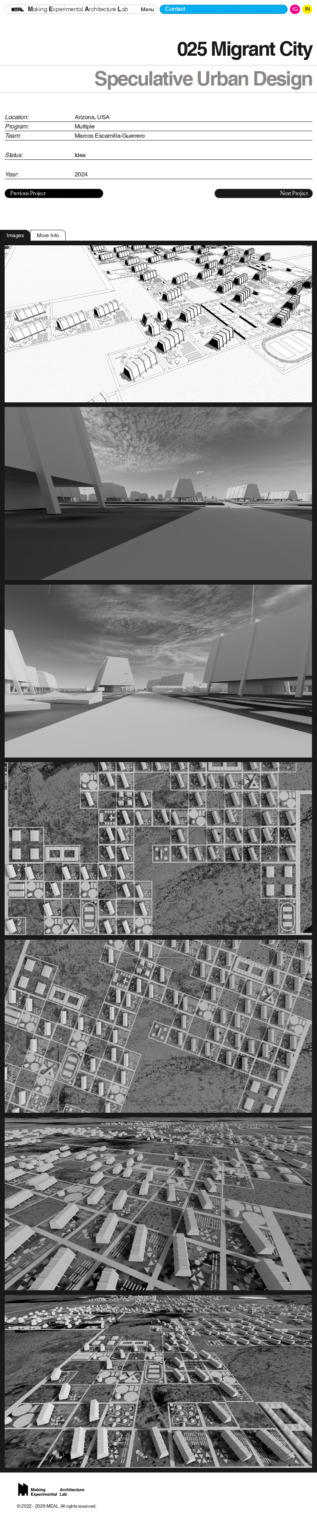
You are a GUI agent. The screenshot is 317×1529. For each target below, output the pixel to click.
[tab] (15, 235)
